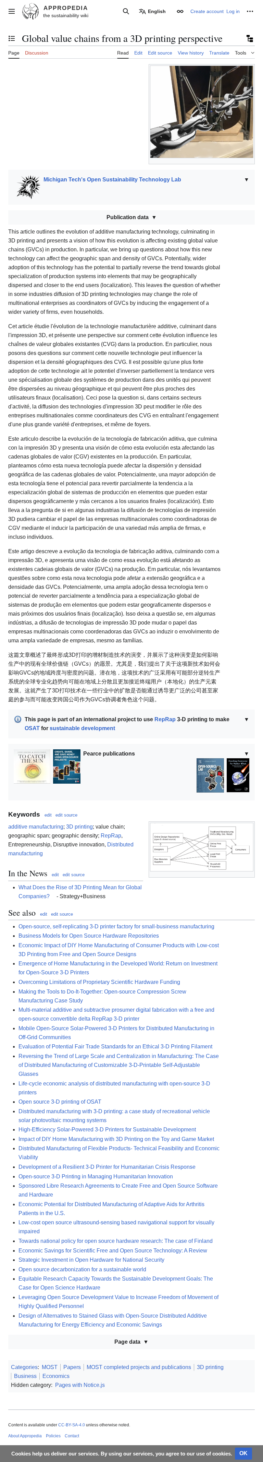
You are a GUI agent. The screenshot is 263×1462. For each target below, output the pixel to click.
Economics (56, 1376)
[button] (11, 11)
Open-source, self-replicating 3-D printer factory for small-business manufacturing (116, 926)
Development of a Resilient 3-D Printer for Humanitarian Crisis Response (107, 1167)
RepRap (165, 719)
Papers (72, 1367)
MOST (50, 1367)
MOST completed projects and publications (139, 1367)
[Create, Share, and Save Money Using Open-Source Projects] (66, 766)
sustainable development (82, 728)
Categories (24, 1367)
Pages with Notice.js (80, 1385)
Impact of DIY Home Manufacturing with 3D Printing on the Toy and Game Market (116, 1139)
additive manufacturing (35, 827)
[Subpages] (249, 38)
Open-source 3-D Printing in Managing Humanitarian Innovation (95, 1176)
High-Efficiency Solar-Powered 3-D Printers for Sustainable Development (107, 1129)
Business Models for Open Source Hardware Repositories (88, 936)
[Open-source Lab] (210, 775)
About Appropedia (25, 1436)
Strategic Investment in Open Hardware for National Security (91, 1260)
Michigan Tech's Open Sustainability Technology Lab (112, 179)
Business (25, 1376)
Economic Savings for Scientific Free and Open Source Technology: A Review (112, 1250)
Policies (53, 1436)
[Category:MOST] (27, 187)
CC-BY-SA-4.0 (71, 1425)
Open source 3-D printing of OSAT (59, 1102)
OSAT (32, 728)
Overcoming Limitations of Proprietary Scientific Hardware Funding (99, 982)
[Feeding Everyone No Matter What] (238, 775)
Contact (72, 1436)
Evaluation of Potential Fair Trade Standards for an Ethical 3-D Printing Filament (115, 1046)
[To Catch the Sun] (32, 766)
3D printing (79, 827)
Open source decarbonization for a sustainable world (82, 1269)
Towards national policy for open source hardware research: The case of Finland (115, 1241)
